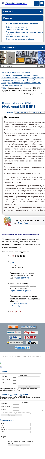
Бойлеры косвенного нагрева (17, 36)
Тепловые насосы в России (17, 29)
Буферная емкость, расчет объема (20, 39)
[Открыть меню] (41, 3)
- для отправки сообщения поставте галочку (16, 413)
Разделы (7, 18)
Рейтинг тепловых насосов (16, 27)
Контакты (8, 12)
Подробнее (23, 223)
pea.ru (3, 72)
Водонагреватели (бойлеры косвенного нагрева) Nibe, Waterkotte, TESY (21, 85)
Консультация (8, 47)
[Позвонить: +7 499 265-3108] (36, 3)
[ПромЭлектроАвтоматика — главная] (14, 3)
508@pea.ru (15, 311)
